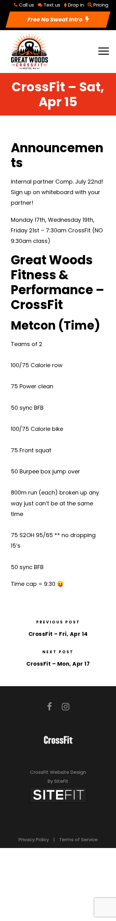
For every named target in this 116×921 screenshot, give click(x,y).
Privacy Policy (34, 839)
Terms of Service (78, 839)
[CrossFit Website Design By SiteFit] (58, 794)
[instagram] (65, 707)
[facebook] (49, 707)
